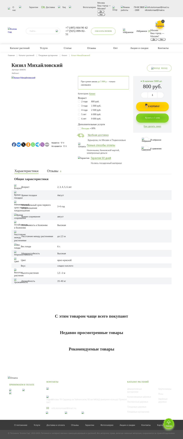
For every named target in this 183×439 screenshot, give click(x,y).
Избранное (143, 30)
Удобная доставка (98, 135)
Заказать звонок (103, 31)
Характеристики (26, 171)
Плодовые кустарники (48, 55)
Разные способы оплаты (101, 145)
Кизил (64, 55)
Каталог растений (26, 55)
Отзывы (54, 171)
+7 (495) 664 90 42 (76, 27)
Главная (11, 55)
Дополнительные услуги (91, 124)
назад (164, 68)
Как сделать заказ (152, 126)
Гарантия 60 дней (101, 158)
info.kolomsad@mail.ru (154, 10)
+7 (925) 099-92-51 (75, 32)
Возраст (82, 98)
